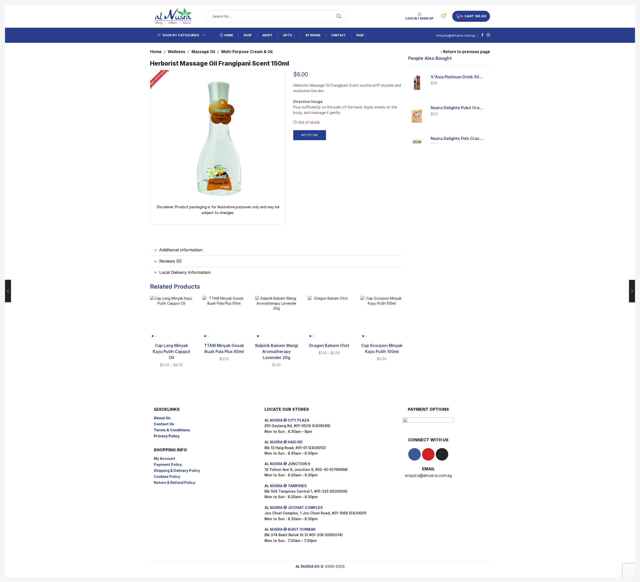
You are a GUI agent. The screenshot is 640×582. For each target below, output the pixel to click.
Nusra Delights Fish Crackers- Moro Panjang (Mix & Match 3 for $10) (457, 138)
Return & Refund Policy (174, 482)
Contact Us (164, 424)
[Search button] (339, 16)
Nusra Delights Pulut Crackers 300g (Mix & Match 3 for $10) (457, 107)
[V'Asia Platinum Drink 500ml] (417, 83)
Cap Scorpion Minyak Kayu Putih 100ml (381, 348)
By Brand (313, 35)
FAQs (360, 35)
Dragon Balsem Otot (329, 345)
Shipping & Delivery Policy (177, 470)
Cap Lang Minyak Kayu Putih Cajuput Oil (171, 351)
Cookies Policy (167, 476)
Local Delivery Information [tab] (185, 272)
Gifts (287, 35)
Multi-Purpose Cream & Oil (246, 51)
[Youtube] (428, 454)
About (267, 35)
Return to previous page (466, 51)
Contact (338, 35)
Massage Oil (203, 51)
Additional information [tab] (180, 249)
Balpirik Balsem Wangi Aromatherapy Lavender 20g (276, 351)
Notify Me (309, 135)
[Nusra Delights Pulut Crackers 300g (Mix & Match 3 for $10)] (417, 114)
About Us (162, 418)
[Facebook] (482, 35)
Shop (248, 35)
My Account (164, 458)
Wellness (176, 51)
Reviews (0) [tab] (170, 261)
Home (228, 35)
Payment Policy (168, 464)
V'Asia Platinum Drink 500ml (457, 77)
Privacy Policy (167, 436)
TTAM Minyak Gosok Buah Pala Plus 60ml (224, 348)
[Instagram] (488, 35)
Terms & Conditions (172, 430)
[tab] (276, 250)
